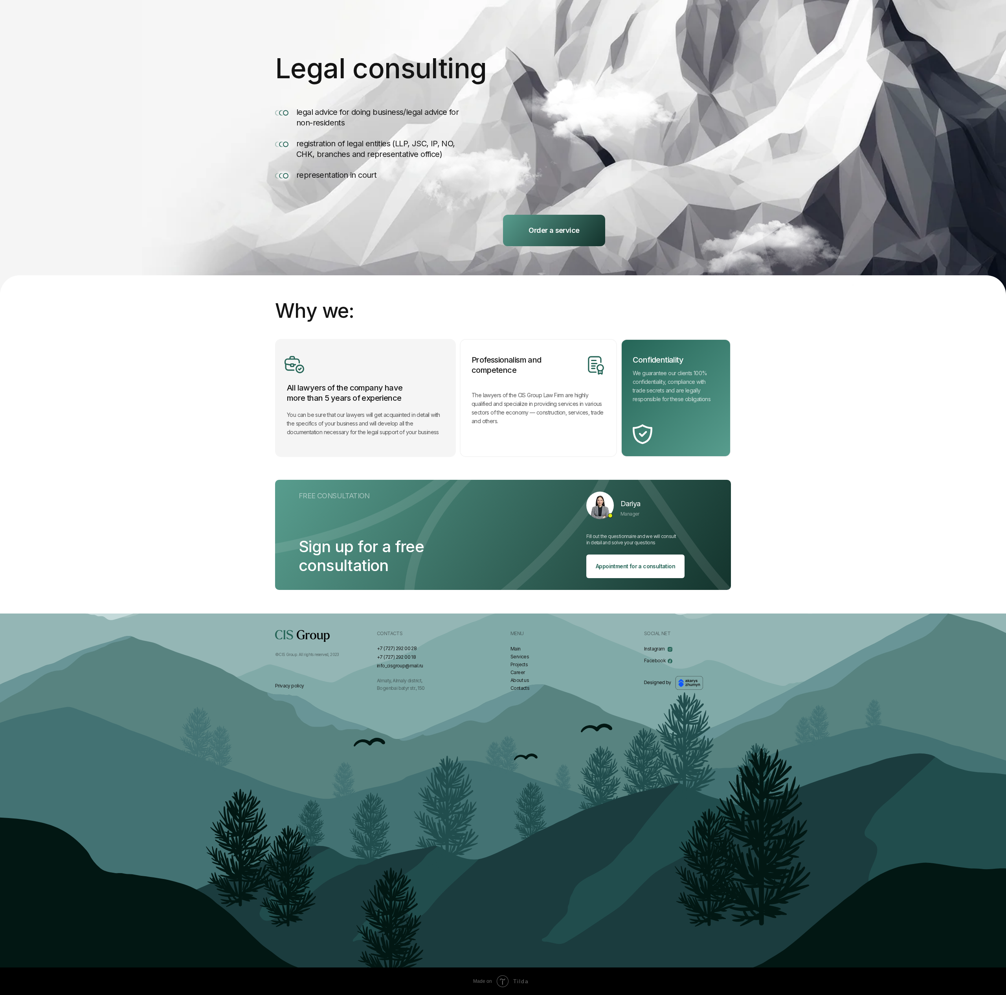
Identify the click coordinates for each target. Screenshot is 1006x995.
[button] (554, 230)
